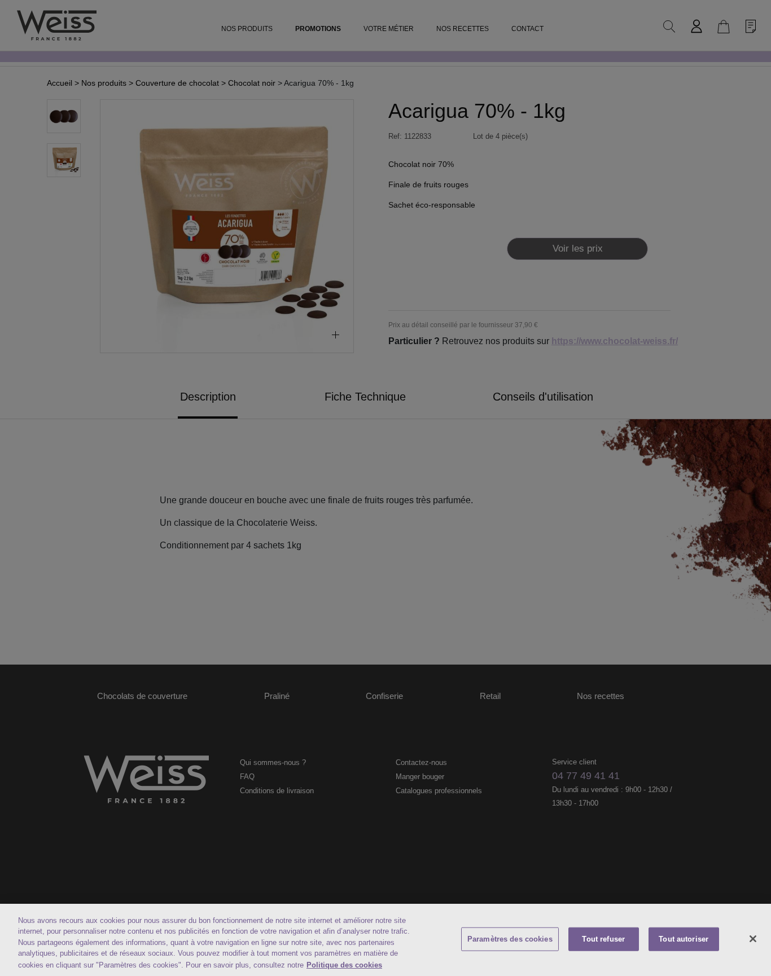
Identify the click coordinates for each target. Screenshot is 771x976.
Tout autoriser (683, 939)
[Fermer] (753, 938)
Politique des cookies (344, 964)
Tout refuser (603, 939)
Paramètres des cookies (510, 939)
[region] (385, 940)
